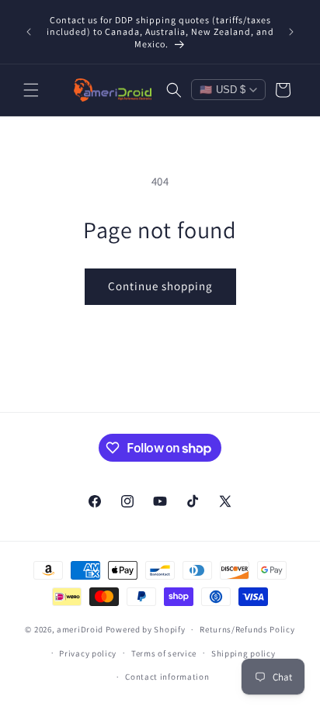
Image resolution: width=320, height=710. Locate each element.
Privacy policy (88, 653)
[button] (31, 90)
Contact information (167, 676)
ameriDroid (80, 629)
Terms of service (164, 653)
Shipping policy (243, 653)
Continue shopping (160, 286)
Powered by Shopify (146, 629)
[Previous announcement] (29, 32)
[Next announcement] (291, 32)
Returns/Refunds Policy (247, 629)
